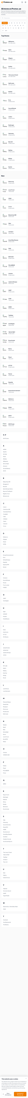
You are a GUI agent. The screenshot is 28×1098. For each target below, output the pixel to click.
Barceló (5, 486)
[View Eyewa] (14, 167)
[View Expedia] (14, 382)
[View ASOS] (14, 416)
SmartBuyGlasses (7, 834)
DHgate (5, 539)
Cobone (5, 523)
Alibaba (5, 459)
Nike (4, 729)
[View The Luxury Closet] (14, 75)
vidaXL (4, 893)
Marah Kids (5, 704)
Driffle (4, 544)
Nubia (4, 741)
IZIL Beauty (5, 637)
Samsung (5, 822)
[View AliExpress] (14, 42)
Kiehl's (4, 668)
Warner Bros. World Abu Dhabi (10, 906)
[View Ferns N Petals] (14, 109)
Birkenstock (6, 496)
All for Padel (6, 463)
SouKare (5, 836)
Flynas (4, 582)
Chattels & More (7, 511)
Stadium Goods (7, 839)
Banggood (6, 484)
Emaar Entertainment (8, 555)
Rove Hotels (6, 809)
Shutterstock (6, 832)
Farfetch (5, 578)
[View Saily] (14, 249)
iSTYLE (4, 634)
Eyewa (4, 567)
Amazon (5, 466)
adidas (4, 449)
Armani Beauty (6, 468)
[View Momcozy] (14, 182)
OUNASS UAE (6, 755)
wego (4, 909)
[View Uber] (14, 224)
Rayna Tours (6, 794)
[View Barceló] (14, 142)
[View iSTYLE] (14, 366)
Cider (4, 516)
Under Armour (6, 877)
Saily (4, 820)
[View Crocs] (14, 207)
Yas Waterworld (7, 922)
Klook (4, 677)
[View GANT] (14, 290)
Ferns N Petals (6, 580)
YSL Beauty (6, 924)
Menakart (5, 706)
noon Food (6, 736)
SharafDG (5, 827)
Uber (4, 872)
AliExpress (5, 461)
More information (8, 1094)
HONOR (5, 614)
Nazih (4, 727)
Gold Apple (6, 600)
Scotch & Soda (7, 824)
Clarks (4, 521)
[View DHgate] (14, 58)
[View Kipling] (14, 150)
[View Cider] (14, 299)
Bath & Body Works (8, 489)
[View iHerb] (14, 50)
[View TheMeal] (14, 316)
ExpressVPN (6, 564)
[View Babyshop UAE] (14, 215)
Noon (4, 734)
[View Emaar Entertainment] (14, 391)
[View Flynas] (14, 374)
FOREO (5, 587)
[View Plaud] (14, 357)
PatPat (4, 765)
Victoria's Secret (7, 891)
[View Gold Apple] (14, 324)
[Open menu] (25, 2)
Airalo (4, 456)
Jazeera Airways (7, 652)
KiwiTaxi (5, 673)
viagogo (5, 888)
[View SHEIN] (14, 307)
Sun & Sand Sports (7, 841)
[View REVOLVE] (14, 257)
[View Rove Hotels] (14, 341)
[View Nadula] (14, 92)
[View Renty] (14, 349)
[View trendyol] (14, 232)
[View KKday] (14, 159)
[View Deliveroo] (14, 399)
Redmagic (5, 797)
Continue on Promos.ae (20, 1094)
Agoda (4, 451)
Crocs (4, 526)
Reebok (5, 799)
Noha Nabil (5, 732)
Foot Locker (6, 585)
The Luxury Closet (7, 852)
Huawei (5, 616)
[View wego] (14, 198)
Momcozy (5, 709)
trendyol (5, 859)
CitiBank (5, 519)
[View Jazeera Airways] (14, 282)
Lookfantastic (6, 691)
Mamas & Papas (7, 702)
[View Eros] (14, 100)
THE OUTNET (6, 854)
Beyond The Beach (7, 491)
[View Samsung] (14, 134)
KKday (4, 675)
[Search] (22, 2)
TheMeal (5, 857)
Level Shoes (6, 688)
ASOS (4, 470)
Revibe (4, 804)
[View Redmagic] (14, 125)
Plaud (4, 768)
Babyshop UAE (6, 481)
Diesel (4, 541)
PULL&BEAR (6, 770)
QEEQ (4, 783)
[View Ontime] (14, 274)
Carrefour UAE (6, 509)
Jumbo (4, 655)
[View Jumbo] (14, 117)
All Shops (5, 23)
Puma (4, 773)
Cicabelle (5, 514)
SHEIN (4, 829)
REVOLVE (5, 806)
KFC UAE (5, 666)
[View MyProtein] (14, 84)
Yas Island (5, 920)
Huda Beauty (6, 618)
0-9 (6, 30)
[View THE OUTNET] (14, 332)
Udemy (5, 875)
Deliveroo (5, 537)
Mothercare (6, 711)
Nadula (4, 725)
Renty (4, 802)
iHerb (4, 629)
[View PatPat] (14, 67)
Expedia (5, 562)
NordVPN (5, 739)
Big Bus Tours (6, 493)
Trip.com (5, 862)
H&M (4, 611)
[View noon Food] (14, 190)
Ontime (5, 752)
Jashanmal (5, 650)
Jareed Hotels (6, 647)
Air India (5, 454)
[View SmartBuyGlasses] (14, 240)
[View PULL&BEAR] (14, 265)
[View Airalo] (14, 408)
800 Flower (6, 438)
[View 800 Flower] (14, 424)
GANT (4, 598)
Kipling (4, 670)
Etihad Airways (6, 559)
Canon (4, 507)
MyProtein (5, 714)
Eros (4, 557)
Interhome (5, 632)
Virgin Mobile (6, 895)
